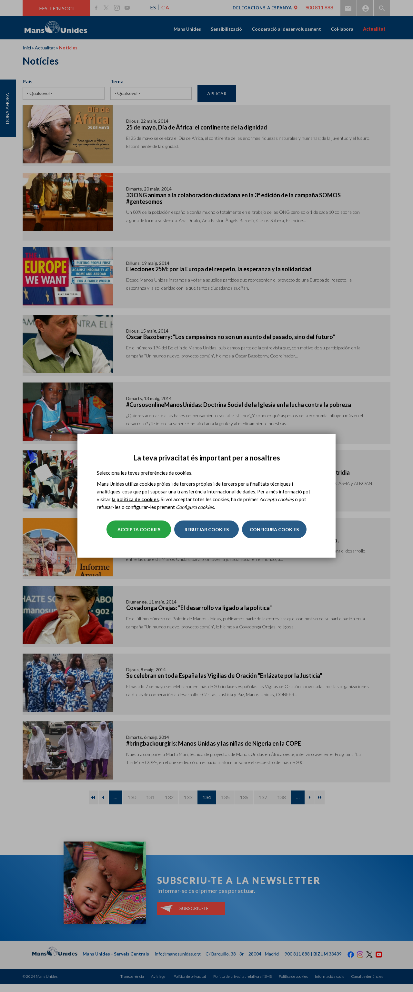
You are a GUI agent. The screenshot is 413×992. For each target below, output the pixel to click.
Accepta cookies (138, 529)
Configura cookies (274, 529)
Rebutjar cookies (207, 529)
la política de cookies (135, 499)
